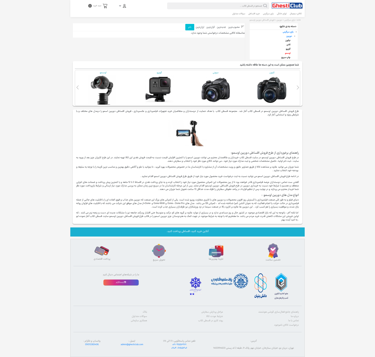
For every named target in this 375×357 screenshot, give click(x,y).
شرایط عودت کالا (214, 316)
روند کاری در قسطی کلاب (210, 320)
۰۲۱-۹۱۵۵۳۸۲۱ (179, 344)
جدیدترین (221, 27)
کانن (288, 44)
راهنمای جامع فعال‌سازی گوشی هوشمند (278, 312)
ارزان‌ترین (200, 27)
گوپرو (288, 48)
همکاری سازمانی (139, 320)
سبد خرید (95, 5)
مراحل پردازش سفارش (212, 312)
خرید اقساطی (254, 13)
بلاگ (145, 312)
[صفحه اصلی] (287, 4)
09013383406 (92, 344)
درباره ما (295, 316)
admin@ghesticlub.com (132, 344)
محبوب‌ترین (234, 27)
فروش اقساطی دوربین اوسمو (262, 20)
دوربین (279, 20)
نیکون (287, 40)
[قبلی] (78, 87)
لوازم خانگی (282, 13)
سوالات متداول (238, 13)
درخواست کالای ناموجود (286, 325)
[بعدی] (297, 87)
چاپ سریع (285, 57)
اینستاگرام (120, 282)
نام (189, 27)
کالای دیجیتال (296, 13)
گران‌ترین (210, 27)
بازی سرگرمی (268, 13)
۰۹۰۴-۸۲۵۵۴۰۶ (179, 348)
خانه (299, 20)
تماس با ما (293, 320)
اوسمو (287, 53)
